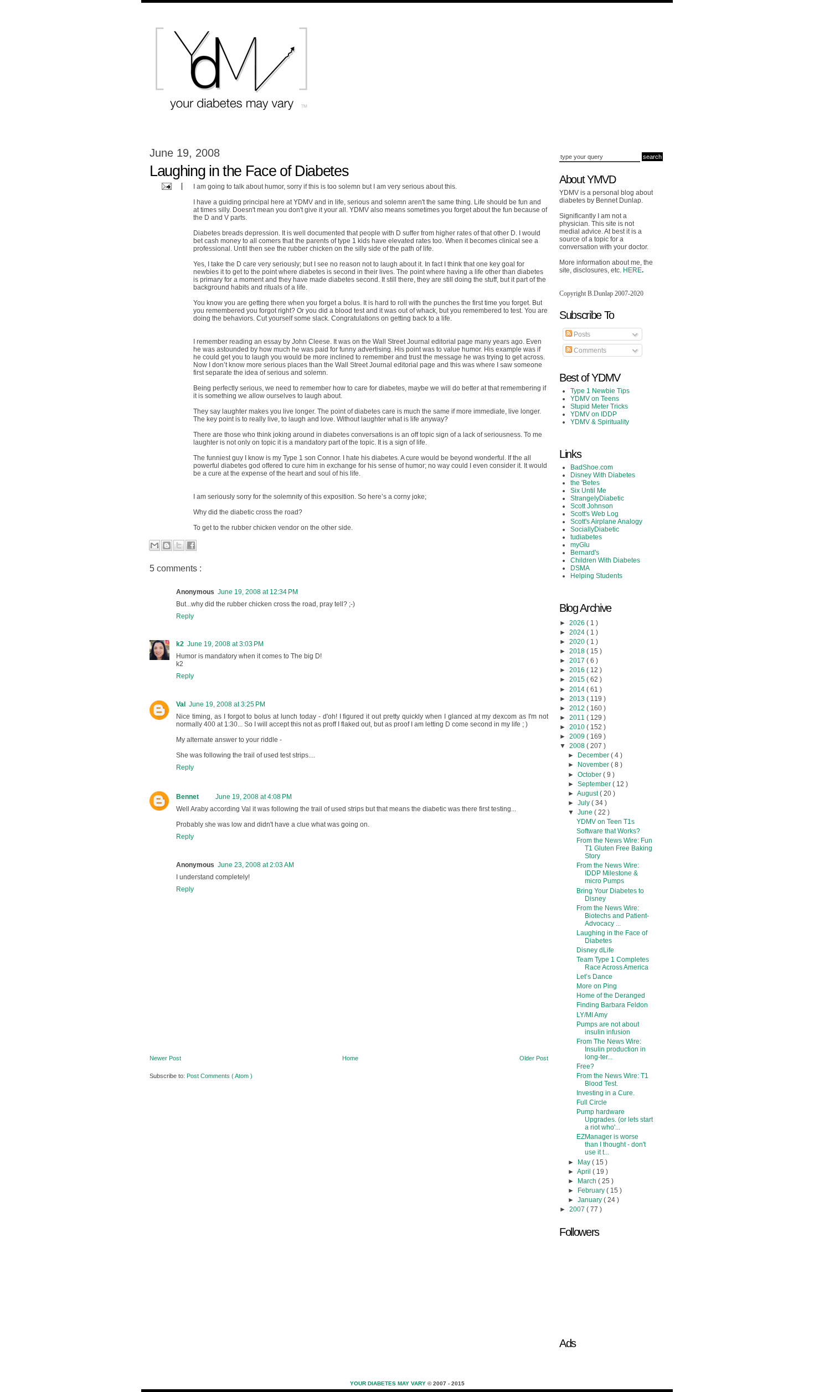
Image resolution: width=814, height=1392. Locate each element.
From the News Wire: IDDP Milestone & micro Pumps (607, 873)
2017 (577, 660)
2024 (577, 632)
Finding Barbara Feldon (612, 1005)
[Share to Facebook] (191, 545)
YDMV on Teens (594, 399)
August (588, 793)
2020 (577, 642)
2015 (577, 679)
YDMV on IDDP (593, 414)
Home (350, 1058)
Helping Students (596, 576)
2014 (577, 689)
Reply (185, 616)
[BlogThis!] (166, 545)
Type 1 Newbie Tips (600, 391)
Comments (589, 350)
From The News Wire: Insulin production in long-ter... (611, 1049)
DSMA (580, 568)
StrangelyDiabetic (597, 498)
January (591, 1200)
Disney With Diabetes (602, 475)
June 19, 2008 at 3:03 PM (225, 644)
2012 (577, 708)
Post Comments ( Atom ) (220, 1076)
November (594, 765)
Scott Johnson (591, 506)
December (594, 755)
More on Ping (596, 986)
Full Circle (591, 1102)
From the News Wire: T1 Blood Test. (612, 1079)
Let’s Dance (594, 977)
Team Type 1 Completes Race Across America (612, 963)
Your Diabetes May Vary (388, 1383)
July (584, 803)
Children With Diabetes (605, 560)
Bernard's (584, 552)
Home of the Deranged (610, 995)
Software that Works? (608, 831)
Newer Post (165, 1058)
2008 (577, 746)
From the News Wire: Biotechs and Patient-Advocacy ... (612, 915)
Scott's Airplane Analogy (606, 521)
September (595, 784)
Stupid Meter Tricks (599, 406)
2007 (577, 1209)
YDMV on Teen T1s (605, 822)
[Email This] (154, 545)
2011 (577, 717)
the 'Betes (585, 483)
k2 (180, 644)
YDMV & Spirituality (599, 422)
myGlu (580, 545)
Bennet (187, 797)
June (586, 812)
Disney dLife (595, 950)
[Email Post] (165, 186)
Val (181, 704)
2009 (577, 736)
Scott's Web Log (594, 514)
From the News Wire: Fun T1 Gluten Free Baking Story (614, 848)
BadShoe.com (591, 467)
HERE (632, 270)
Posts (581, 334)
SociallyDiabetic (594, 529)
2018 (577, 651)
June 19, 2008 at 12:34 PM (258, 592)
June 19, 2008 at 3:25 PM (227, 704)
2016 (577, 670)
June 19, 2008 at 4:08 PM (253, 797)
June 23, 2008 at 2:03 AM (256, 865)
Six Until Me (588, 490)
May (585, 1162)
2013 (577, 699)
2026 (577, 623)
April (585, 1172)
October (590, 775)
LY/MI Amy (591, 1015)
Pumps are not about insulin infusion (607, 1028)
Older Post (533, 1058)
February (592, 1190)
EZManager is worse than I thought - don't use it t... (611, 1144)
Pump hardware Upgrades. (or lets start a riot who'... (614, 1119)
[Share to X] (178, 545)
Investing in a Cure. (605, 1093)
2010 (577, 727)
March (588, 1181)
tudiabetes (586, 537)
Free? (585, 1066)
